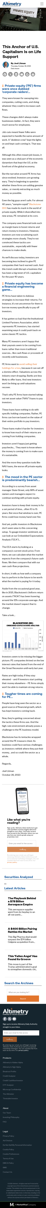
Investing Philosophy (11, 1117)
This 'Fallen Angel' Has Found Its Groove (22, 957)
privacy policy (12, 862)
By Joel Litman (18, 63)
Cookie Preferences (11, 1153)
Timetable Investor (10, 1098)
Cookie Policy (8, 1149)
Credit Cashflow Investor (13, 1080)
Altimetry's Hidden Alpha (13, 1062)
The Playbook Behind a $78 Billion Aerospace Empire (22, 901)
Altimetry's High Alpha (12, 1066)
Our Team (7, 1112)
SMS (5, 1167)
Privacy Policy (8, 1135)
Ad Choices (7, 1140)
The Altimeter (8, 1093)
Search (23, 998)
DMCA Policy (8, 1162)
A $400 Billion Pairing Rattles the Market (22, 930)
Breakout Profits (9, 1071)
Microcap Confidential (12, 1089)
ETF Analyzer (8, 1084)
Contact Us (7, 1171)
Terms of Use (8, 1158)
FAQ (4, 1121)
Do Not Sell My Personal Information (17, 1144)
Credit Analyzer (9, 1075)
